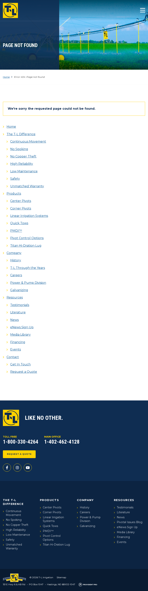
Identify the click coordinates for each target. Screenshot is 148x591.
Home (6, 76)
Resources (15, 297)
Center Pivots (20, 201)
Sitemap (61, 577)
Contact (13, 357)
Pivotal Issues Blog (129, 522)
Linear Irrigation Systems (29, 216)
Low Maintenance (24, 171)
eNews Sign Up (22, 327)
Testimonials (19, 305)
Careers (16, 275)
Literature (18, 312)
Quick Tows (19, 223)
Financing (17, 342)
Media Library (20, 334)
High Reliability (21, 164)
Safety (15, 178)
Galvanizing (19, 290)
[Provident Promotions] (88, 584)
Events (15, 349)
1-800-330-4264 (20, 442)
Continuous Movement (28, 141)
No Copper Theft (23, 156)
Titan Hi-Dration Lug (25, 245)
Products (14, 193)
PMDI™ (16, 231)
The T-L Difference (21, 134)
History (15, 260)
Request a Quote (23, 372)
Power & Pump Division (28, 283)
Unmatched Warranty (27, 186)
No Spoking (19, 149)
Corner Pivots (20, 208)
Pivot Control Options (27, 238)
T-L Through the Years (27, 268)
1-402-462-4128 (62, 442)
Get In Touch (20, 364)
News (14, 320)
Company (14, 253)
